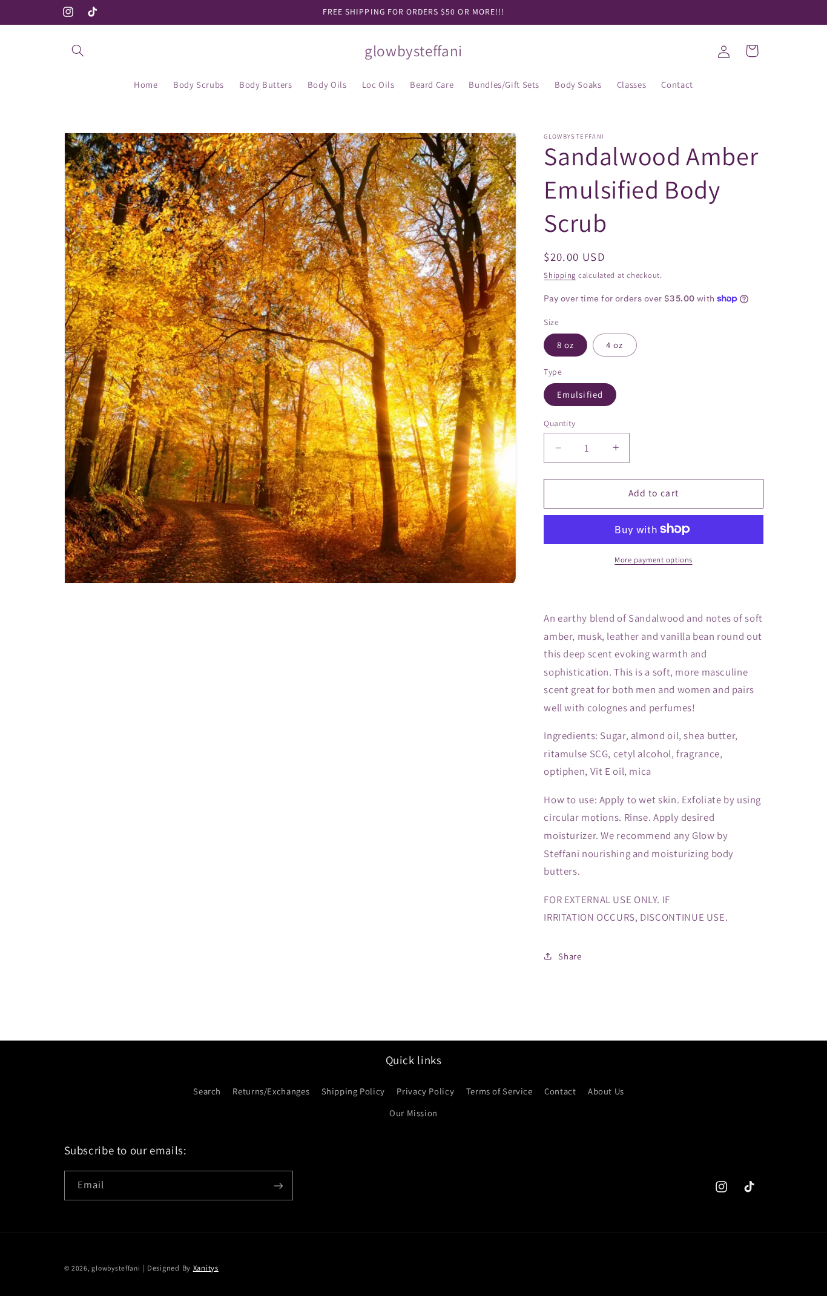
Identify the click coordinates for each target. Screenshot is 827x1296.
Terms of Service (499, 1090)
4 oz (614, 344)
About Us (606, 1090)
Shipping (560, 275)
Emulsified (580, 394)
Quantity (559, 422)
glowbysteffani (115, 1267)
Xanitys (206, 1267)
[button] (78, 51)
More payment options (653, 559)
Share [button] (569, 956)
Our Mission (413, 1113)
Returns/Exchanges (270, 1090)
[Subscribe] (278, 1185)
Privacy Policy (425, 1090)
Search (207, 1090)
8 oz (565, 344)
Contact (560, 1090)
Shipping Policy (353, 1090)
